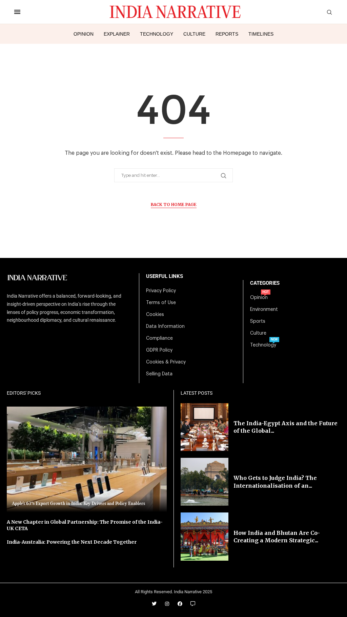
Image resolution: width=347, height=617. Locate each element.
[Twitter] (154, 604)
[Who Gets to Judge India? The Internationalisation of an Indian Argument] (204, 482)
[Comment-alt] (193, 604)
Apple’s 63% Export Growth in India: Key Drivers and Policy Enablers (78, 503)
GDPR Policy (159, 350)
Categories (265, 283)
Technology (156, 34)
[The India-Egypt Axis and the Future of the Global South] (204, 427)
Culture (194, 34)
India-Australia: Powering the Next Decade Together (72, 542)
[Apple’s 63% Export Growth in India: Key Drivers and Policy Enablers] (87, 459)
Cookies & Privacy (166, 362)
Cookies (155, 314)
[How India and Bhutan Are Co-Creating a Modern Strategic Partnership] (204, 536)
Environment (264, 309)
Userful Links (164, 276)
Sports (257, 321)
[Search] (329, 12)
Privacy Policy (161, 290)
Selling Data (159, 374)
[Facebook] (180, 604)
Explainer (117, 34)
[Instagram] (167, 604)
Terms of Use (161, 302)
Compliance (159, 338)
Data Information (165, 326)
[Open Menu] (17, 12)
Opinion (84, 34)
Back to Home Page (174, 204)
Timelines (260, 34)
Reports (227, 34)
